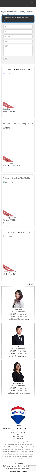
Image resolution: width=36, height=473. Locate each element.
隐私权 (20, 463)
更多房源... (30, 284)
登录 (14, 463)
